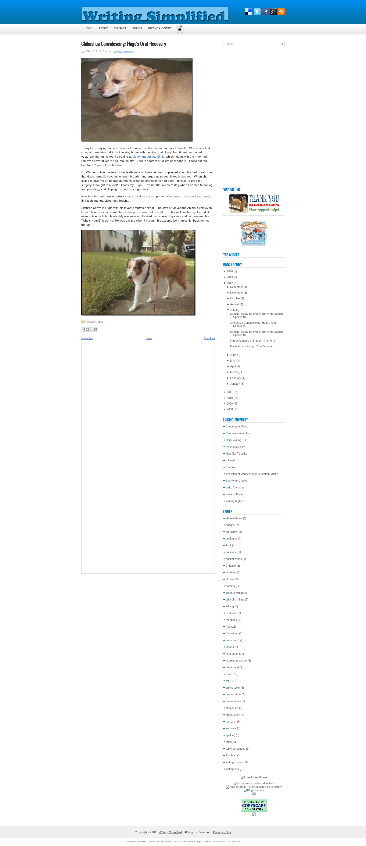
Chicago (231, 565)
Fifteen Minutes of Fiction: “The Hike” (253, 340)
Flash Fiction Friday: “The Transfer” (251, 346)
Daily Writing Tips (236, 440)
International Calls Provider (226, 841)
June (233, 354)
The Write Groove (236, 480)
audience (231, 552)
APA (228, 545)
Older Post (209, 338)
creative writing (235, 592)
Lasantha (177, 841)
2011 (230, 392)
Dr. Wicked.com (235, 446)
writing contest (235, 762)
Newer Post (87, 338)
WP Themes (148, 841)
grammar (231, 640)
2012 (230, 283)
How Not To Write (236, 453)
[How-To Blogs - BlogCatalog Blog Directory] (254, 786)
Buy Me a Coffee (160, 28)
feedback (231, 619)
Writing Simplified (170, 832)
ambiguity (232, 531)
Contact (120, 28)
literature (231, 667)
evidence (231, 613)
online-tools (233, 687)
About (103, 28)
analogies (231, 538)
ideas (229, 647)
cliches (230, 579)
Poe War (231, 467)
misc (100, 321)
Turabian (231, 755)
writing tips (232, 769)
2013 (230, 277)
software (231, 728)
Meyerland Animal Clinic (148, 156)
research (231, 721)
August (234, 304)
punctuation (233, 714)
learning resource (236, 660)
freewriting (232, 633)
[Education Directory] (254, 790)
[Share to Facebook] (95, 329)
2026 (230, 271)
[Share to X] (91, 329)
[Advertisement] (240, 118)
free (228, 626)
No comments (125, 51)
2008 (230, 409)
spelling (230, 735)
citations (231, 572)
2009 (230, 403)
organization (233, 694)
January (235, 383)
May (233, 360)
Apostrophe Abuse (237, 426)
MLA (229, 680)
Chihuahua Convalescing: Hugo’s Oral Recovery (123, 43)
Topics (137, 28)
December (236, 286)
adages (230, 525)
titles (229, 741)
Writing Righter (235, 501)
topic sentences (235, 748)
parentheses (233, 701)
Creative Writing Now (238, 433)
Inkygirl (230, 460)
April (233, 366)
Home (88, 28)
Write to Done (234, 494)
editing (230, 606)
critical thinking (235, 599)
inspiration (232, 653)
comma (230, 586)
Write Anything (235, 487)
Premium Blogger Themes (197, 841)
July (232, 310)
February (235, 378)
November (236, 292)
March (234, 372)
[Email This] (83, 329)
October (235, 298)
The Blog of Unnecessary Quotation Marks (252, 474)
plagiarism (232, 708)
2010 (230, 397)
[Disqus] (148, 402)
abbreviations (234, 518)
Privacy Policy (222, 832)
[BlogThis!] (87, 329)
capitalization (234, 558)
